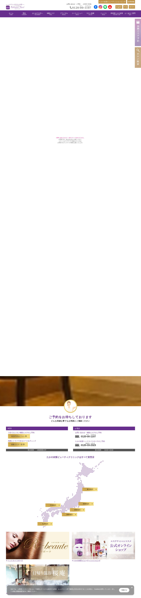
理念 (24, 13)
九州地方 (45, 524)
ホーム (11, 13)
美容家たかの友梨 (117, 13)
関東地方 (86, 504)
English (119, 7)
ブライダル (64, 13)
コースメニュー (77, 13)
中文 (125, 7)
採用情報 (131, 2)
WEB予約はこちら (18, 436)
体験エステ (51, 13)
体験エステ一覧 (17, 444)
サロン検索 (90, 13)
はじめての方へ (37, 13)
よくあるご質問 (130, 13)
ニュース (103, 13)
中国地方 (53, 505)
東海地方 (77, 510)
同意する (124, 590)
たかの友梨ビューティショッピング (112, 2)
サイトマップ (69, 139)
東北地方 (90, 489)
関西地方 (69, 514)
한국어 (131, 7)
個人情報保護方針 (19, 591)
